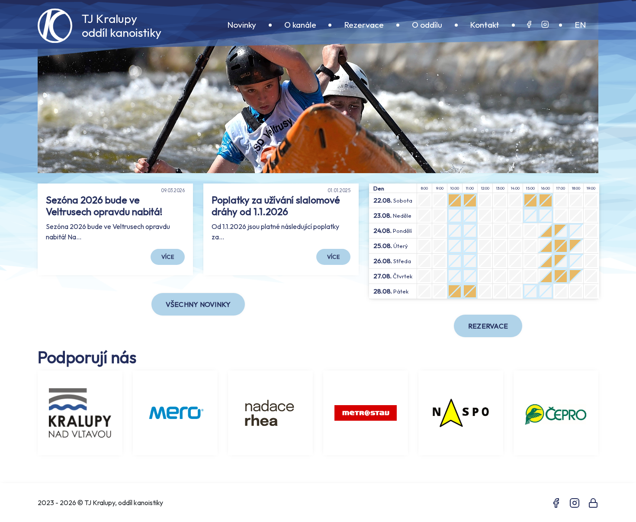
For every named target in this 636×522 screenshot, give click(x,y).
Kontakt (484, 25)
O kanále (300, 25)
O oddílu (427, 25)
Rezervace (364, 25)
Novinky (241, 25)
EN (580, 25)
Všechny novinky (198, 304)
